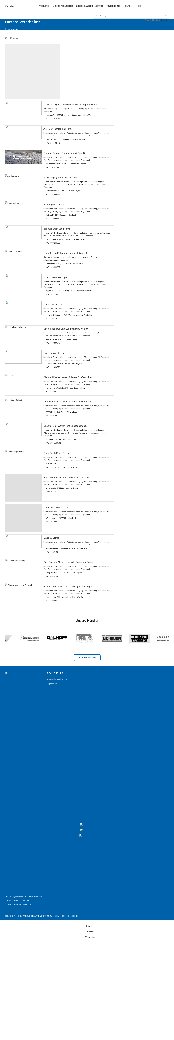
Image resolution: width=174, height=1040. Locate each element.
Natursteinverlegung (75, 133)
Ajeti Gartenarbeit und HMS (57, 129)
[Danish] (124, 11)
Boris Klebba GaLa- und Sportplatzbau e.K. (65, 253)
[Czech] (121, 11)
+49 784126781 (52, 552)
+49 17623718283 (53, 294)
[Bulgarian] (117, 11)
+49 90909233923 (53, 243)
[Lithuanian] (134, 11)
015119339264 (51, 492)
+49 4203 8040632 (53, 443)
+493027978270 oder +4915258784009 (61, 467)
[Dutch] (111, 11)
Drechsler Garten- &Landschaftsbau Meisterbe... (68, 401)
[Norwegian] (137, 11)
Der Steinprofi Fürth (53, 353)
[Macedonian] (167, 11)
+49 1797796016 (52, 522)
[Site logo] (11, 6)
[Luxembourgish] (130, 11)
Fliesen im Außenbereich (53, 182)
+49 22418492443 (53, 143)
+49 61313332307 (53, 267)
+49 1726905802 (52, 601)
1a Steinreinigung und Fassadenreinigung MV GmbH (70, 104)
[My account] (134, 6)
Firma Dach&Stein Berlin (56, 453)
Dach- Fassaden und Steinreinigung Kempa (65, 329)
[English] (94, 11)
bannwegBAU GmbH (54, 204)
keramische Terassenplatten (54, 133)
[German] (97, 11)
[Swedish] (147, 11)
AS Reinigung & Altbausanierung (60, 177)
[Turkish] (104, 11)
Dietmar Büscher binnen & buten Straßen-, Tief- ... (69, 377)
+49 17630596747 (53, 343)
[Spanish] (144, 11)
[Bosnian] (154, 11)
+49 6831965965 (52, 219)
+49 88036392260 (53, 576)
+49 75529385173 (53, 416)
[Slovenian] (140, 11)
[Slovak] (163, 11)
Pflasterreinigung (50, 109)
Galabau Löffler (51, 538)
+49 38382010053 (53, 119)
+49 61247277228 (53, 167)
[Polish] (107, 11)
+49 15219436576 (53, 367)
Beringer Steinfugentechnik (57, 229)
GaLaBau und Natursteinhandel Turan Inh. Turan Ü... (70, 562)
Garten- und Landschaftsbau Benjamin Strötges (67, 586)
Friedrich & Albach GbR (55, 507)
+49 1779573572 (52, 319)
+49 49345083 (51, 392)
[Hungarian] (160, 11)
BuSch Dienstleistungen (55, 277)
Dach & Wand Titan (53, 304)
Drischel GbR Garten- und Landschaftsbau (65, 426)
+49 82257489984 (53, 195)
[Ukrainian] (150, 11)
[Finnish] (127, 11)
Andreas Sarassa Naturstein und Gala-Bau (65, 153)
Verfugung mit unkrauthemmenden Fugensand (71, 136)
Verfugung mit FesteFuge (68, 109)
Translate (165, 20)
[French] (101, 11)
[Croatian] (157, 11)
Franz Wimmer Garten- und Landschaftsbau (66, 477)
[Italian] (114, 11)
